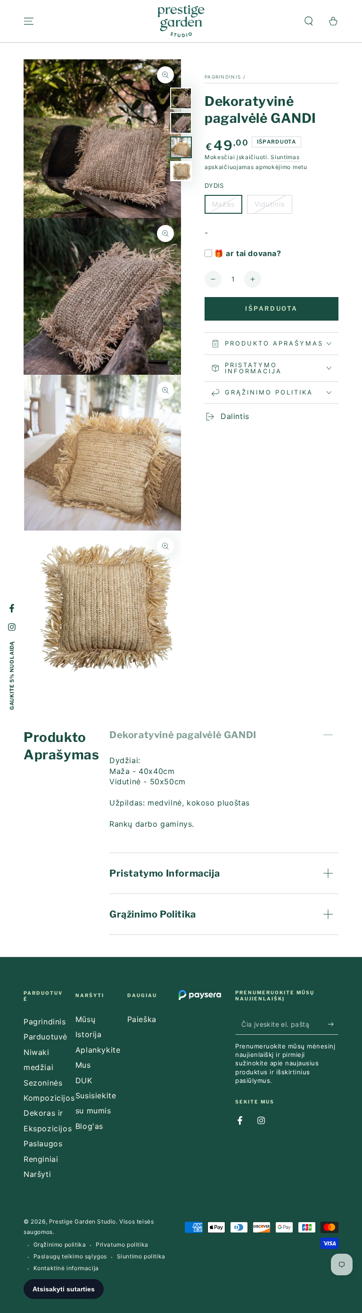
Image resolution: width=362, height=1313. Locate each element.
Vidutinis (273, 207)
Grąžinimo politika (59, 1244)
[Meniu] (28, 21)
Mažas (227, 207)
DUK (83, 1080)
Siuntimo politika (141, 1256)
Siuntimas (285, 157)
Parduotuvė (45, 1036)
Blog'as (89, 1126)
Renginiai (41, 1159)
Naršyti (37, 1174)
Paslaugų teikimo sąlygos (70, 1256)
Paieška (141, 1019)
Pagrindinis (223, 77)
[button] (308, 21)
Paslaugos (43, 1143)
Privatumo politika (122, 1244)
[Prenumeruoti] (333, 1024)
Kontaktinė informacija (66, 1268)
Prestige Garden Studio (82, 1221)
